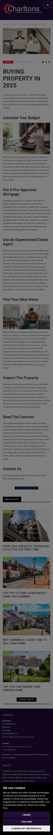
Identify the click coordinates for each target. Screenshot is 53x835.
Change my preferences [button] (26, 828)
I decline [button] (26, 821)
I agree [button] (26, 815)
